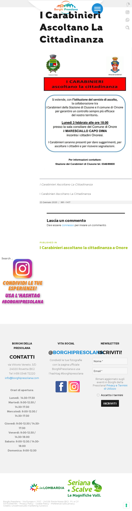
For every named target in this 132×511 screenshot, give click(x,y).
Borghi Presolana (11, 502)
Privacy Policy (26, 504)
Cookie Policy (42, 504)
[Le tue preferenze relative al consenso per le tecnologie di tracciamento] (126, 505)
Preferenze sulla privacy (63, 504)
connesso (68, 225)
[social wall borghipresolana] (22, 280)
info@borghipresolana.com (22, 377)
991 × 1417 (65, 202)
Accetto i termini (111, 395)
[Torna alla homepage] (66, 7)
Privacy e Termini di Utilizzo (115, 387)
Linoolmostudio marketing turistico (30, 506)
